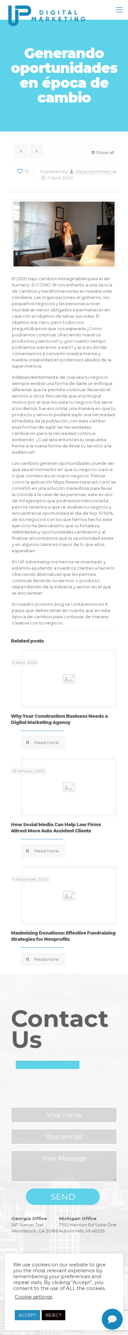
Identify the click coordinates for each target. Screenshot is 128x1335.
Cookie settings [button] (33, 1297)
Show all (105, 152)
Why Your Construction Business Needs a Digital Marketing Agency (59, 719)
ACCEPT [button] (27, 1315)
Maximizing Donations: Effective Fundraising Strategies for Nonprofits (63, 936)
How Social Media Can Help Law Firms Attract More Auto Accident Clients (56, 828)
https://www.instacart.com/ (81, 482)
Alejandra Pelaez (93, 171)
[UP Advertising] (48, 10)
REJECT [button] (53, 1315)
